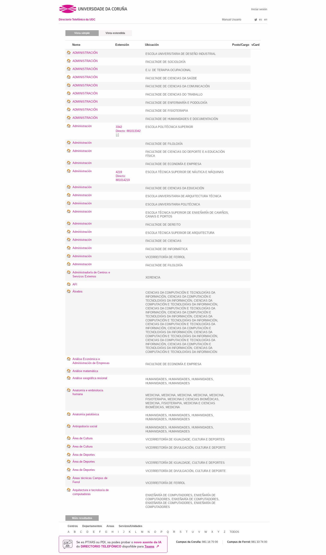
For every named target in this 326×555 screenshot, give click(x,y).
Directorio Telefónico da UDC (77, 19)
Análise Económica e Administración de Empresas (91, 361)
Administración (82, 126)
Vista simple (82, 33)
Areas (110, 526)
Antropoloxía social (85, 426)
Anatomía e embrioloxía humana (88, 392)
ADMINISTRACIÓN (85, 52)
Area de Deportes (84, 469)
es (260, 19)
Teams (149, 546)
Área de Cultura (82, 438)
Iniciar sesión (259, 9)
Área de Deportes (84, 454)
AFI (75, 284)
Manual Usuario (231, 19)
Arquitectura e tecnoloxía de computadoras (91, 492)
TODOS (234, 531)
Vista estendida (115, 33)
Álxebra (77, 291)
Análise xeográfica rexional (90, 378)
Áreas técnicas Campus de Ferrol (90, 480)
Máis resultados (82, 518)
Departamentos (92, 526)
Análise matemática (85, 371)
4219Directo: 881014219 (123, 176)
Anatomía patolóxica (86, 414)
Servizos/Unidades (130, 526)
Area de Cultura (82, 446)
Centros (73, 526)
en (265, 19)
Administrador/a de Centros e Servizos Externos (91, 274)
